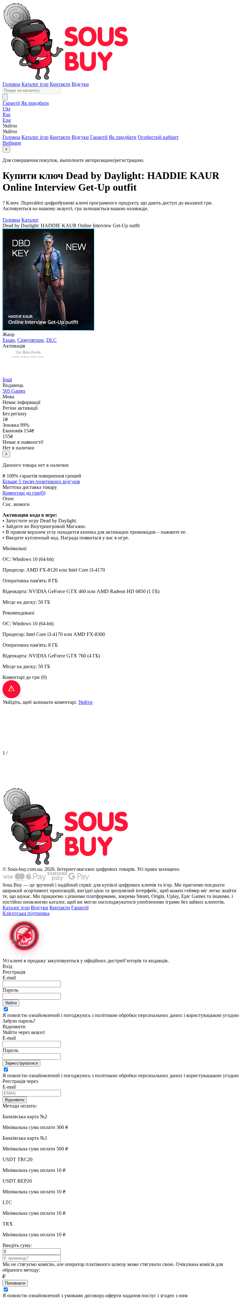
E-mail (9, 977)
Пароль (10, 990)
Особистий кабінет (158, 137)
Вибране (12, 143)
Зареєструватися (21, 1063)
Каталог (30, 220)
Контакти (60, 84)
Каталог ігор (35, 84)
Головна (11, 84)
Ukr (6, 108)
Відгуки (80, 84)
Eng (7, 120)
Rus (6, 114)
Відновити (14, 1099)
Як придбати (35, 103)
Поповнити (15, 1283)
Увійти (85, 702)
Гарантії (11, 103)
